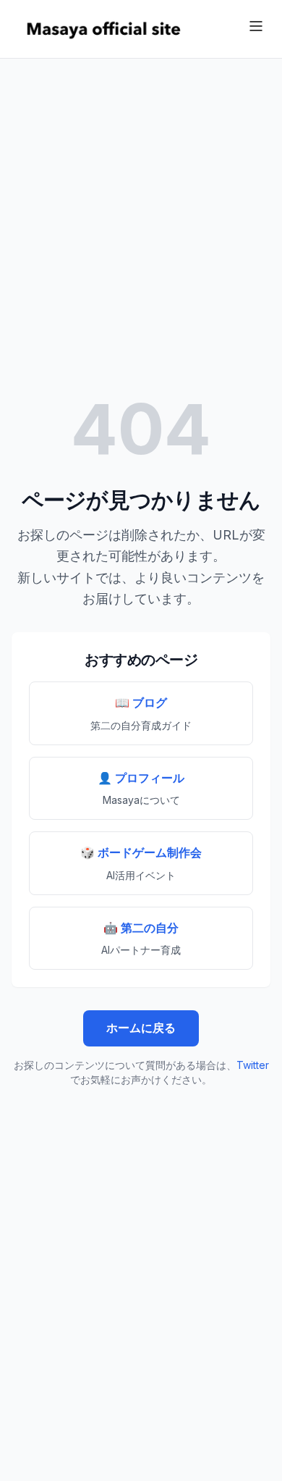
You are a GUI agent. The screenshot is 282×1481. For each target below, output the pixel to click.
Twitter (252, 1065)
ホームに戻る (141, 1027)
